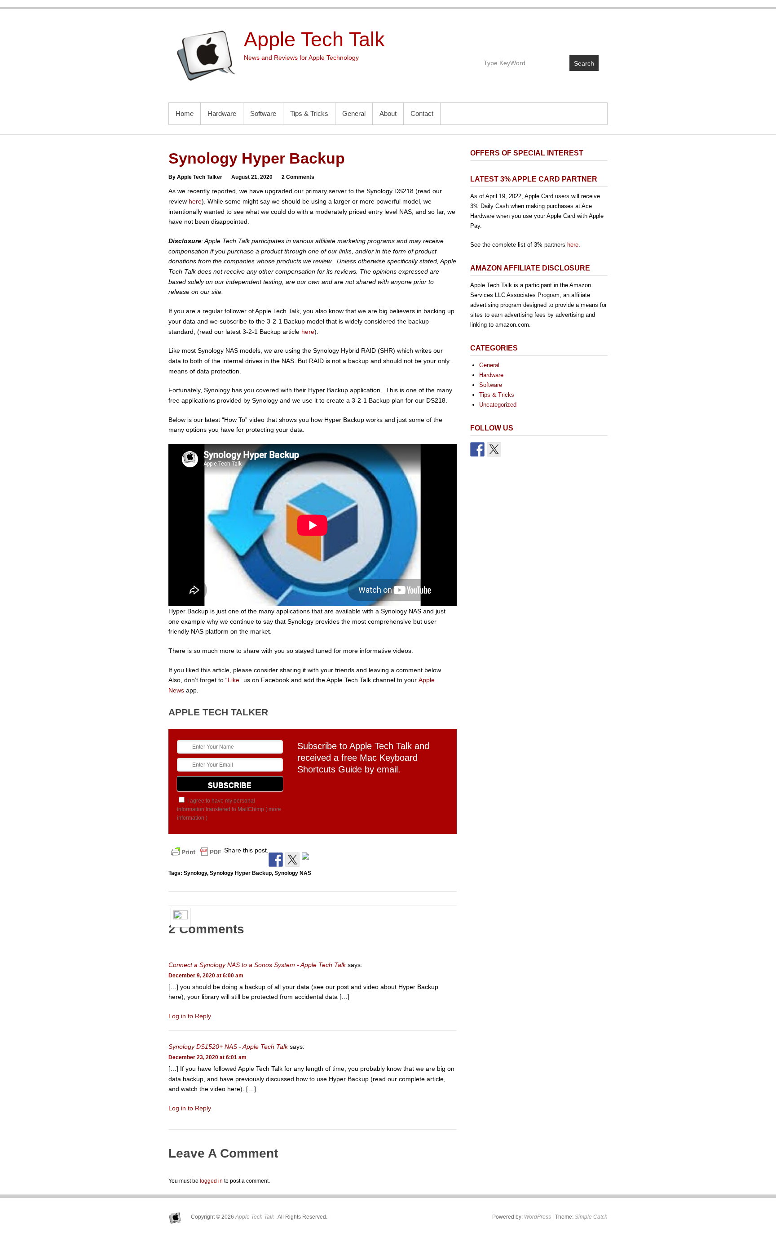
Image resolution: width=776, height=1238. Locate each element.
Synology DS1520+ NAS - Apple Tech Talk (228, 1046)
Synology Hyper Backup (241, 873)
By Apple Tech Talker (195, 177)
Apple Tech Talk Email (591, 34)
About (388, 113)
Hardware (221, 113)
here (195, 201)
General (354, 113)
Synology (195, 873)
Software (263, 113)
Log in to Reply (189, 1016)
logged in (211, 1181)
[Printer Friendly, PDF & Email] (196, 851)
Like (233, 679)
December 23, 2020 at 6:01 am (207, 1057)
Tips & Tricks (309, 113)
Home (185, 113)
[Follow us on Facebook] (477, 449)
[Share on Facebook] (276, 859)
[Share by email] (309, 859)
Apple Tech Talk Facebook (552, 34)
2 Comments (298, 177)
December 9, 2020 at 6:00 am (205, 975)
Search (584, 63)
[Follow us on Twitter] (494, 449)
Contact (421, 113)
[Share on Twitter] (292, 859)
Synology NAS (292, 873)
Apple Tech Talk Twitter (571, 34)
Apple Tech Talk (314, 39)
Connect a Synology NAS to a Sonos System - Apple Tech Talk (257, 964)
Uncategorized (497, 404)
